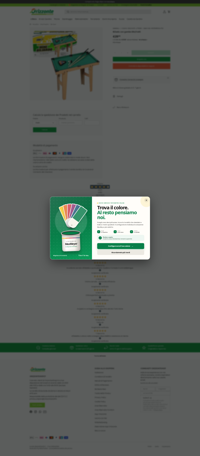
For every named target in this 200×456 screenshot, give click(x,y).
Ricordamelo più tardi (121, 252)
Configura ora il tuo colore (120, 246)
